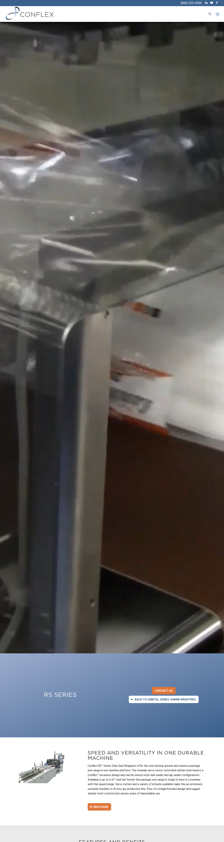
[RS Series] (43, 766)
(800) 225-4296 (191, 3)
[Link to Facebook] (216, 2)
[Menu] (217, 14)
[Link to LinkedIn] (206, 2)
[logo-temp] (30, 14)
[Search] (209, 14)
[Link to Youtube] (211, 2)
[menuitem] (209, 14)
